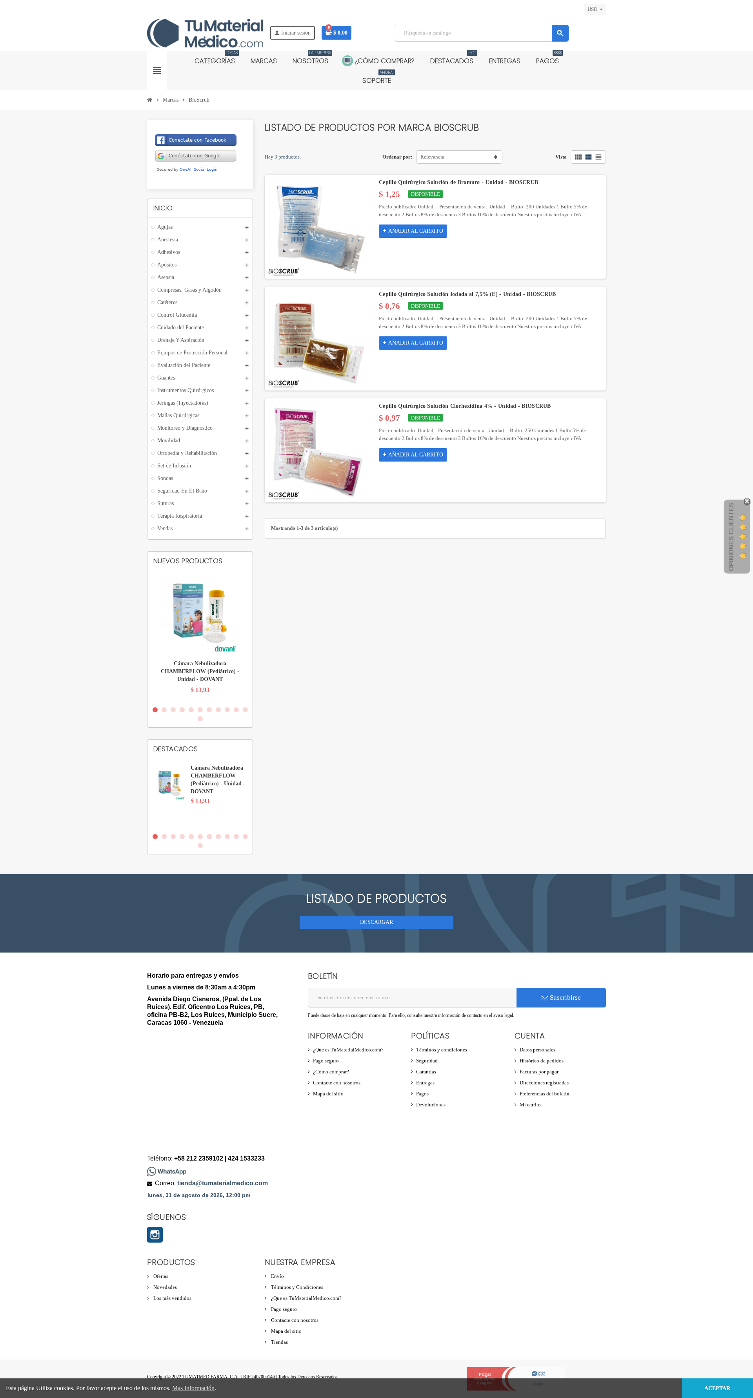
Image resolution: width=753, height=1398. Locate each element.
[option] (200, 638)
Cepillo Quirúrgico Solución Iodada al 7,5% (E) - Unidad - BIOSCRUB (467, 294)
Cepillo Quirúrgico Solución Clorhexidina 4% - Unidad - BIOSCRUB (465, 406)
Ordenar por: (397, 157)
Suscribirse (564, 997)
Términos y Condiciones (296, 1287)
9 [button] (227, 709)
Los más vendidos (171, 1298)
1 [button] (155, 709)
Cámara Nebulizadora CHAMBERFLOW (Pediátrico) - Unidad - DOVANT (200, 671)
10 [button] (236, 709)
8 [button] (218, 709)
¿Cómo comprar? (331, 1072)
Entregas (425, 1083)
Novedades (164, 1287)
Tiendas (279, 1342)
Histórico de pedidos (542, 1061)
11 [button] (245, 709)
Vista (561, 157)
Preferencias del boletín (544, 1094)
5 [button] (191, 709)
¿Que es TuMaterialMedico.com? (348, 1050)
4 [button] (182, 709)
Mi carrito (530, 1105)
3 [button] (173, 709)
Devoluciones (431, 1105)
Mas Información (193, 1388)
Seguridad (427, 1061)
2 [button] (164, 709)
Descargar (376, 922)
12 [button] (200, 718)
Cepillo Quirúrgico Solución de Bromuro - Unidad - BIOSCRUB (458, 182)
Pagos (422, 1094)
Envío (277, 1276)
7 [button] (209, 709)
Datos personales (537, 1050)
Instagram (155, 1235)
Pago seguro (326, 1061)
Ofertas (160, 1276)
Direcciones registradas (544, 1083)
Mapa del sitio (328, 1094)
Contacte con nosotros (336, 1083)
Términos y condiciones (441, 1050)
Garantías (426, 1072)
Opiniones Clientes (731, 537)
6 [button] (200, 709)
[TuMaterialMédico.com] (205, 32)
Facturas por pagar (539, 1072)
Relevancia (432, 157)
